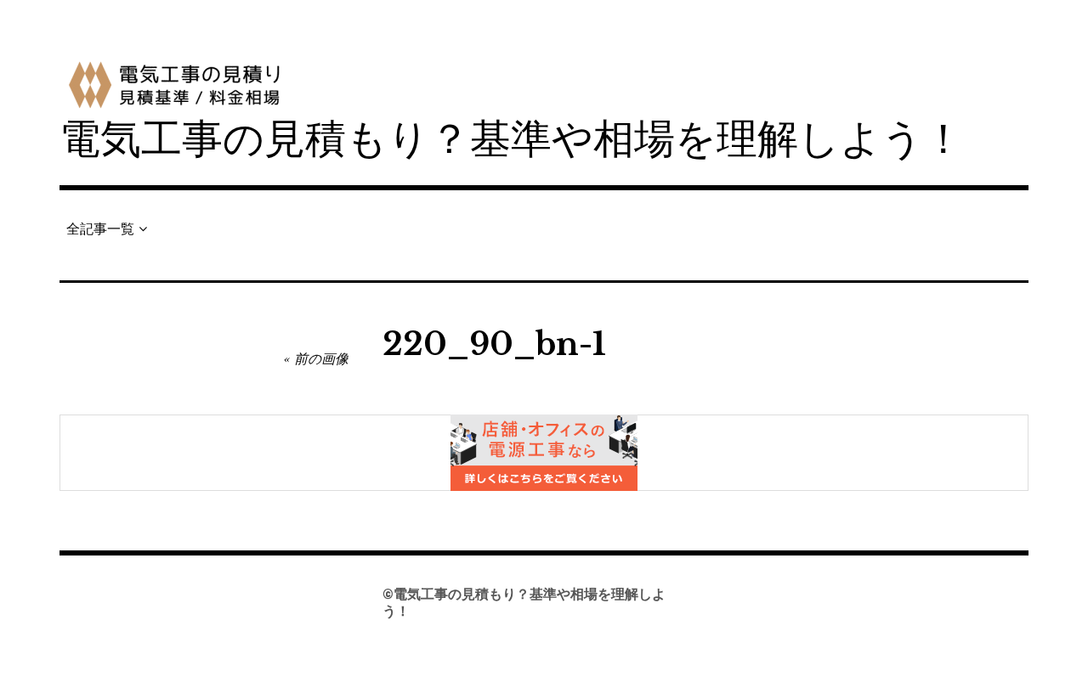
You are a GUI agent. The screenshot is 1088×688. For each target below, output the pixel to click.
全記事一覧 (100, 229)
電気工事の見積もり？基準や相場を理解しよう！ (512, 139)
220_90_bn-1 (494, 344)
